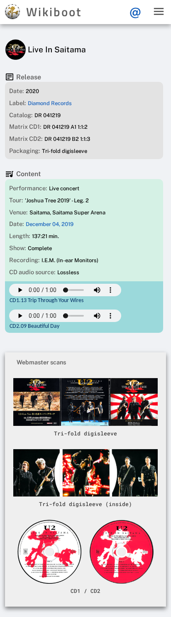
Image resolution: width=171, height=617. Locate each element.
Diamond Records (50, 103)
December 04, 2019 (49, 224)
